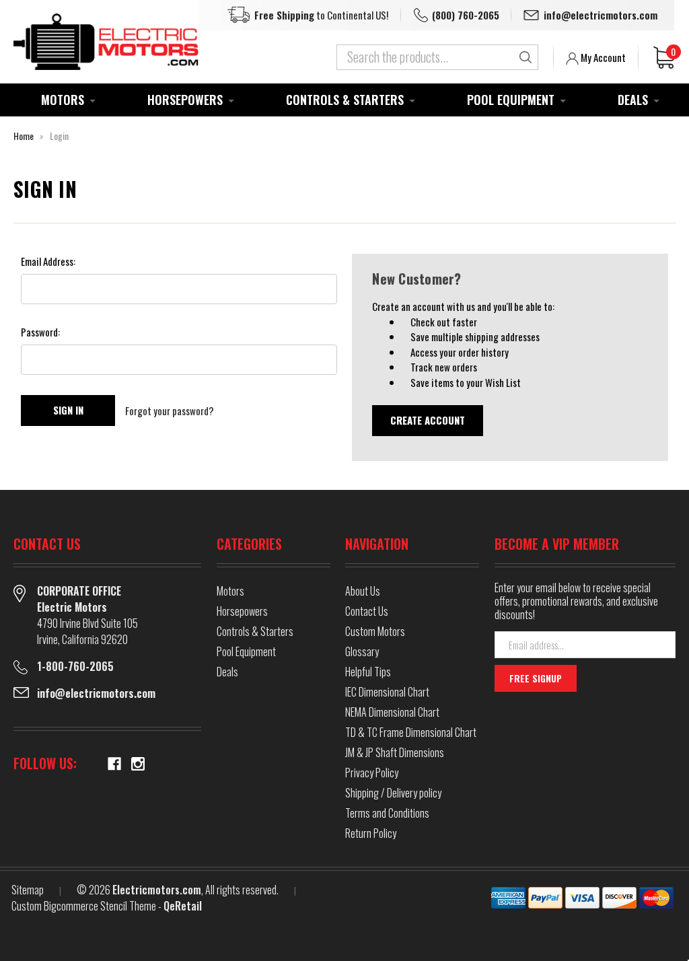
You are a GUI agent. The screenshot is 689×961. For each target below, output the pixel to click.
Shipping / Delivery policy (393, 793)
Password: (40, 331)
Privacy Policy (371, 772)
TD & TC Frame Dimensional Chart (410, 732)
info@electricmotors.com (600, 14)
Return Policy (370, 833)
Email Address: (48, 261)
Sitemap (27, 890)
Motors (62, 99)
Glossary (362, 651)
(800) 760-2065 (465, 14)
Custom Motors (375, 631)
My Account (602, 57)
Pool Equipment (510, 99)
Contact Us (366, 611)
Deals (633, 99)
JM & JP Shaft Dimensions (394, 752)
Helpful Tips (368, 672)
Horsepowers (185, 99)
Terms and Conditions (387, 813)
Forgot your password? (169, 410)
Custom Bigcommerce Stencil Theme (83, 906)
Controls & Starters (345, 99)
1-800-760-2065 (75, 666)
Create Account (427, 420)
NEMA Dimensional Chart (392, 712)
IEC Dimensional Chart (387, 692)
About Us (362, 591)
